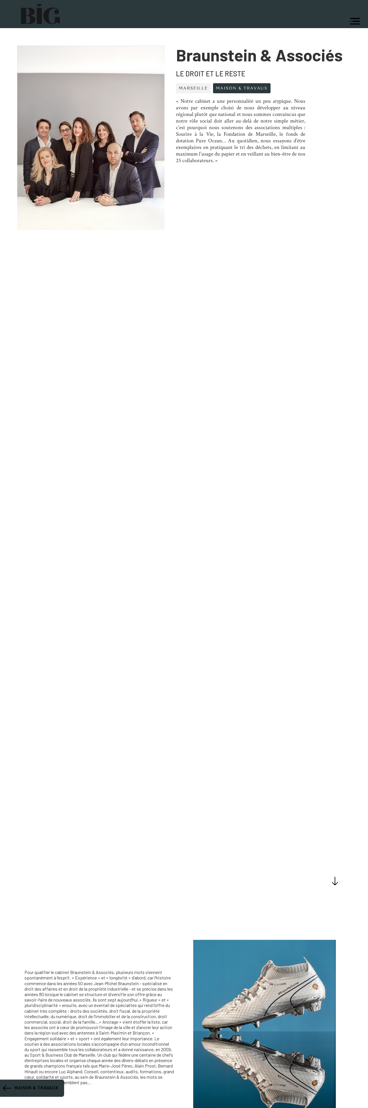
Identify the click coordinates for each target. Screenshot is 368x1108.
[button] (355, 21)
